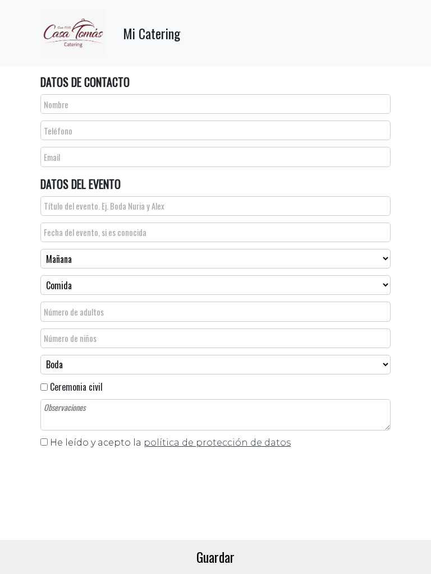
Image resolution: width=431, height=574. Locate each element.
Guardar (215, 557)
